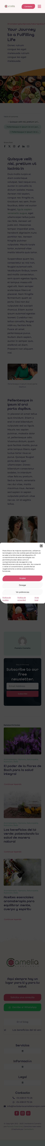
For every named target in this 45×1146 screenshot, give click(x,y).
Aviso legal (37, 599)
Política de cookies (6, 599)
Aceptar (22, 578)
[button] (41, 545)
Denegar (22, 585)
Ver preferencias (22, 592)
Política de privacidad (22, 599)
